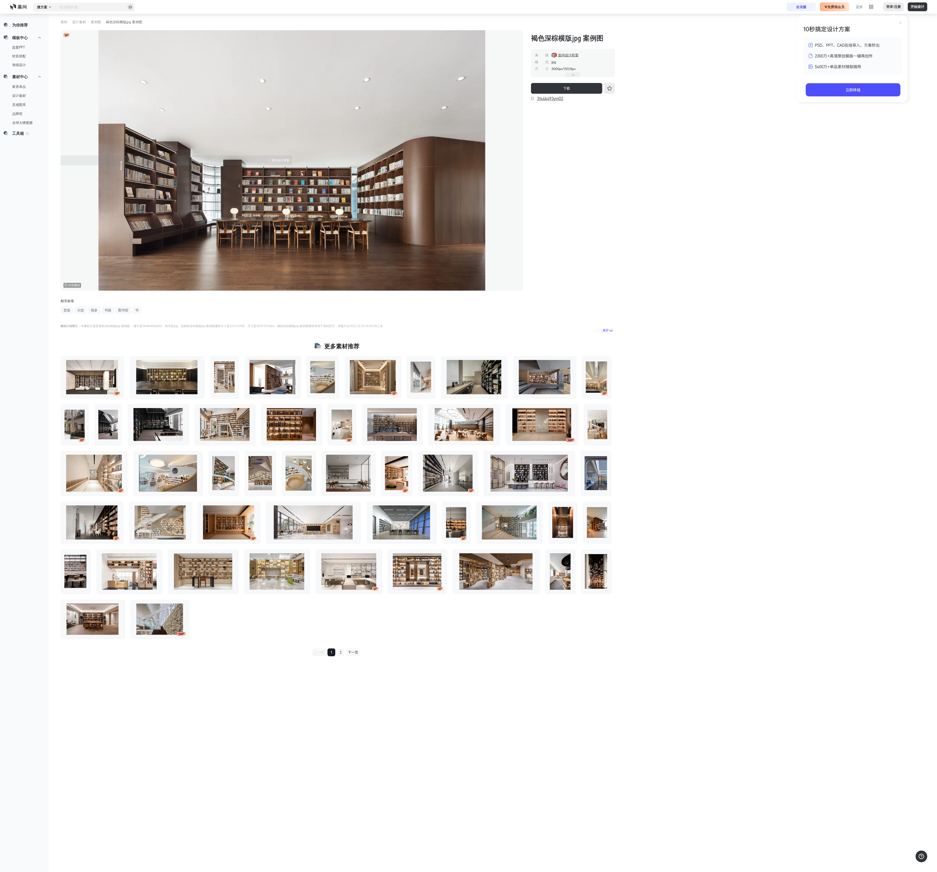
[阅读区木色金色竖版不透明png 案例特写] (560, 571)
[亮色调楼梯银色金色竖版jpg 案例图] (421, 377)
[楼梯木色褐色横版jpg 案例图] (392, 424)
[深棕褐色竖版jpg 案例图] (75, 424)
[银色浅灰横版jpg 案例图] (401, 523)
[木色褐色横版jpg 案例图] (93, 619)
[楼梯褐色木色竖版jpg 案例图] (260, 473)
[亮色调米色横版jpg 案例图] (349, 571)
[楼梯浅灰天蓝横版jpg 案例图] (509, 523)
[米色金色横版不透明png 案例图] (464, 424)
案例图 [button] (96, 22)
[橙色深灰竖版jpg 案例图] (456, 523)
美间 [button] (64, 22)
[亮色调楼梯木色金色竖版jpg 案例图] (597, 424)
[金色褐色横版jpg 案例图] (495, 571)
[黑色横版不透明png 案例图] (474, 377)
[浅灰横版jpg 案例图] (544, 377)
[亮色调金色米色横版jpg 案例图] (94, 473)
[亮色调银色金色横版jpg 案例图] (313, 523)
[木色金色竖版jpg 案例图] (396, 473)
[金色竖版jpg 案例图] (596, 571)
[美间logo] (20, 7)
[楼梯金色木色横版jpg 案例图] (224, 424)
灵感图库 (19, 104)
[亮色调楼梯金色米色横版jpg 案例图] (160, 523)
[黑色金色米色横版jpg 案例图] (529, 473)
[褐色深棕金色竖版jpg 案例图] (597, 523)
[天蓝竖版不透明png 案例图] (596, 473)
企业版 (801, 7)
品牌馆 (17, 113)
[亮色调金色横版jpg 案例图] (277, 571)
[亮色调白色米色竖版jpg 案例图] (596, 377)
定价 (859, 6)
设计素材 (19, 95)
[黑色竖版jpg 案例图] (108, 424)
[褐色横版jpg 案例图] (291, 424)
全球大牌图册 (22, 122)
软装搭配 (19, 56)
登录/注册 (893, 7)
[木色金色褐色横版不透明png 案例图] (373, 377)
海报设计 (19, 64)
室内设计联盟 (568, 55)
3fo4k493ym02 (550, 98)
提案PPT (18, 47)
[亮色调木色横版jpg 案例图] (129, 571)
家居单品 (19, 86)
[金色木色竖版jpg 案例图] (223, 473)
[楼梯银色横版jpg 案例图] (92, 523)
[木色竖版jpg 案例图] (224, 377)
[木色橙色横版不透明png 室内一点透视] (542, 424)
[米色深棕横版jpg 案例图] (92, 377)
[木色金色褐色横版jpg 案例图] (228, 523)
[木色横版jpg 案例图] (203, 571)
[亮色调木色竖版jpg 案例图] (322, 377)
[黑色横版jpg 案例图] (158, 424)
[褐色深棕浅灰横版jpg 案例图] (348, 473)
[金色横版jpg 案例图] (167, 377)
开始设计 (917, 7)
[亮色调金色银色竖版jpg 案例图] (342, 424)
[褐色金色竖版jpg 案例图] (562, 523)
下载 (566, 88)
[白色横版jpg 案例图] (448, 473)
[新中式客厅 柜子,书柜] (272, 377)
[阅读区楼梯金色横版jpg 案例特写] (160, 619)
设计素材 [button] (79, 22)
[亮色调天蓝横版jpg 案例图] (168, 473)
